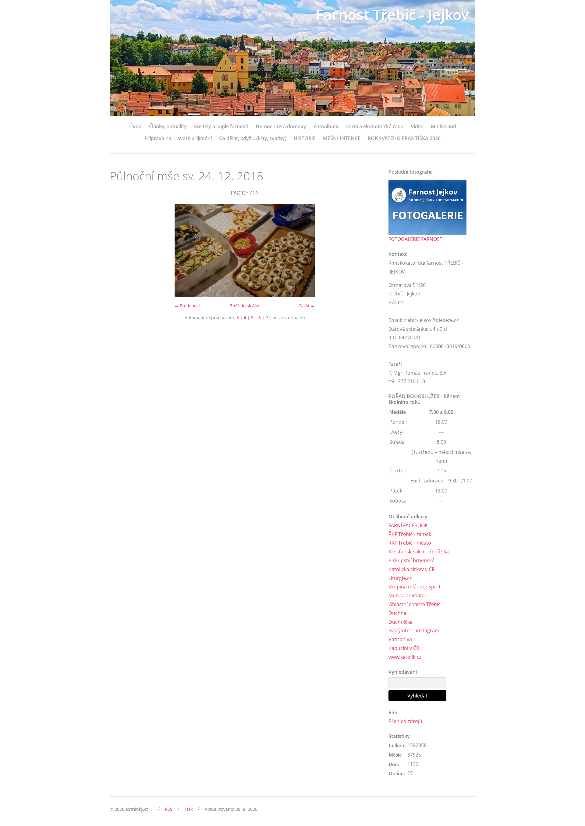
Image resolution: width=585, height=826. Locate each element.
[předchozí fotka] (119, 250)
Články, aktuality (168, 126)
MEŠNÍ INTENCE (341, 138)
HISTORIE (305, 138)
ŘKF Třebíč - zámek (409, 534)
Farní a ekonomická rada (374, 126)
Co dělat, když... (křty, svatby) (252, 138)
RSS (168, 809)
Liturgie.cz (400, 578)
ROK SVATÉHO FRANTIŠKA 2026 (404, 138)
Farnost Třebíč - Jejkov (392, 14)
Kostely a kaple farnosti (221, 126)
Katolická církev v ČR (411, 569)
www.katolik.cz (404, 657)
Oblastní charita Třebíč (414, 604)
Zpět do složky (244, 306)
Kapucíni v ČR (403, 648)
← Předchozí (187, 306)
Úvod (135, 126)
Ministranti (443, 126)
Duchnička (400, 622)
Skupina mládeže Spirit (414, 586)
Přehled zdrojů (405, 721)
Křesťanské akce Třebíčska (418, 551)
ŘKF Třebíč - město (409, 542)
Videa (417, 126)
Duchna (397, 613)
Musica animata (406, 595)
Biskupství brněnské (411, 560)
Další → (307, 306)
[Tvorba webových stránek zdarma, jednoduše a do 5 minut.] (152, 809)
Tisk (189, 809)
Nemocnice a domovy (281, 126)
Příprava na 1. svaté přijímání (178, 138)
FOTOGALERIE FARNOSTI (416, 239)
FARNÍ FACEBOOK (408, 525)
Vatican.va (400, 639)
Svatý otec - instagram (413, 630)
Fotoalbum (326, 126)
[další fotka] (369, 250)
